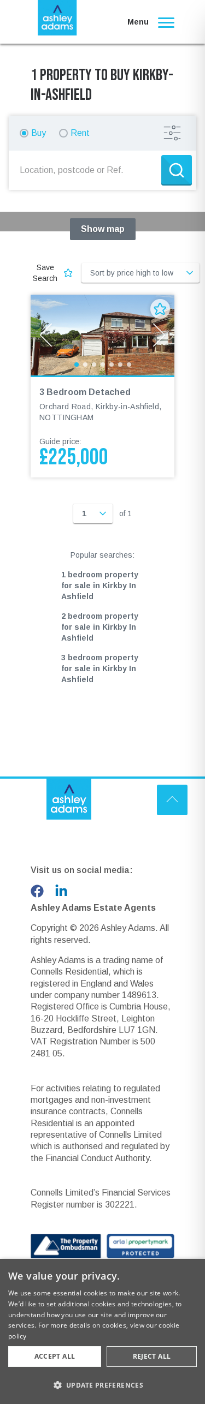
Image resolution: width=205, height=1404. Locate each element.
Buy (38, 133)
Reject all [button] (152, 1356)
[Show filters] (172, 133)
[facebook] (37, 891)
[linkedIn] (61, 891)
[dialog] (102, 1331)
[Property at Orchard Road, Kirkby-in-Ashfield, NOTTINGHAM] (102, 335)
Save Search (45, 273)
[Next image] (159, 335)
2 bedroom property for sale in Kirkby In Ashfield (99, 627)
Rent (80, 133)
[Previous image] (45, 335)
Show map (103, 229)
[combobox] (87, 170)
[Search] (176, 170)
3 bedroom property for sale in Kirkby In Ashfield (99, 668)
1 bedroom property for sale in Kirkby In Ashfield (99, 585)
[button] (102, 1384)
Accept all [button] (54, 1356)
